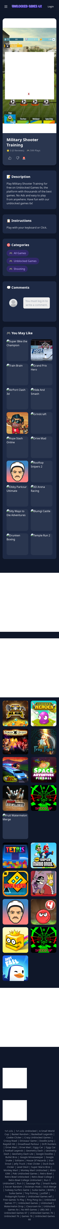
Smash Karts (49, 1183)
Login (51, 6)
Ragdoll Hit (9, 1144)
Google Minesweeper (32, 1157)
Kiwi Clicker (34, 1163)
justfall (44, 1193)
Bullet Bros (11, 1157)
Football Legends (14, 1150)
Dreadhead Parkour (29, 1144)
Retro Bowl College (42, 1176)
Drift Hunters (49, 1144)
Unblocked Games (23, 261)
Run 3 (20, 1183)
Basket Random (20, 1134)
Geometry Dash (35, 1150)
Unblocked (47, 1203)
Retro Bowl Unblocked (17, 1176)
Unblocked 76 (11, 1216)
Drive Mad (11, 1147)
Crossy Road (11, 1140)
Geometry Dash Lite (23, 1153)
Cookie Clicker (14, 1137)
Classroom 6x (33, 1206)
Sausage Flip (33, 1183)
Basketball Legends (42, 1134)
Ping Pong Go (34, 1199)
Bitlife (51, 1189)
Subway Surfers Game (17, 1189)
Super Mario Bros (41, 1167)
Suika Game (39, 1189)
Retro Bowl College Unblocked (25, 1180)
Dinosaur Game (28, 1140)
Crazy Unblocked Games (37, 1137)
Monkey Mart (11, 1170)
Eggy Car (38, 1147)
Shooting (17, 269)
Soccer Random (14, 1186)
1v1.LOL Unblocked (26, 1130)
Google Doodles (45, 1153)
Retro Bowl (46, 1173)
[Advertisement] (29, 72)
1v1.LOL (9, 1130)
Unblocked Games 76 (41, 1212)
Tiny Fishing (32, 1193)
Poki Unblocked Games (25, 1173)
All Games (17, 253)
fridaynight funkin (15, 1196)
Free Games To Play (14, 1199)
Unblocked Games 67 (15, 1212)
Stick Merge (49, 1186)
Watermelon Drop (14, 1206)
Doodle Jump (46, 1140)
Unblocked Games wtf (40, 1196)
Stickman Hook (33, 1186)
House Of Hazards (36, 1160)
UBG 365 (44, 1209)
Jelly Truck (20, 1163)
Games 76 (27, 1216)
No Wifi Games (29, 1209)
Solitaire (19, 1160)
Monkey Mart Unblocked (34, 1170)
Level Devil (23, 1167)
